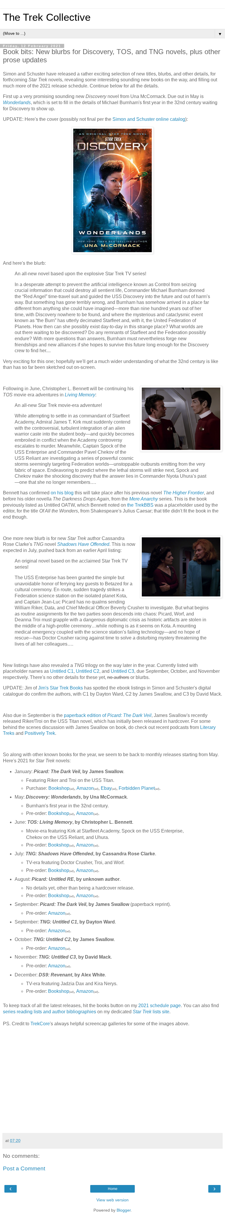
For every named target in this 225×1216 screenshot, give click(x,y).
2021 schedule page (159, 1005)
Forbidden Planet (137, 788)
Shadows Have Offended (83, 544)
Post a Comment (24, 1168)
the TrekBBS (140, 505)
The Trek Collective (47, 17)
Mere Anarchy (143, 498)
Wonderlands (17, 102)
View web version (112, 1200)
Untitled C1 (62, 671)
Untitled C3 (122, 671)
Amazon (85, 788)
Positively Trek (40, 733)
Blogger (124, 1210)
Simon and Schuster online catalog (148, 119)
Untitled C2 (87, 671)
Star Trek (142, 1011)
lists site (160, 1011)
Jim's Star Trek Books (60, 687)
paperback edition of (107, 715)
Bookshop (58, 788)
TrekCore (40, 1023)
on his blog (62, 492)
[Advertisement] (112, 1086)
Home (112, 1189)
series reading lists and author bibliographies (49, 1011)
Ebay (106, 788)
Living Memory (80, 394)
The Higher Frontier (183, 492)
